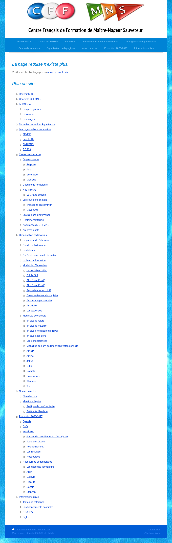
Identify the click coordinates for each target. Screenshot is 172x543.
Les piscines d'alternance (36, 214)
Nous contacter (27, 391)
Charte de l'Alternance (35, 245)
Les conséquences (37, 340)
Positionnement (35, 446)
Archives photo (31, 230)
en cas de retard (35, 320)
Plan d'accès (30, 396)
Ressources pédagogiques (37, 461)
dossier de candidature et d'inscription (47, 436)
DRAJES (28, 512)
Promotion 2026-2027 (30, 416)
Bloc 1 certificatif (36, 280)
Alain (29, 471)
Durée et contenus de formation (40, 255)
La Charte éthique (36, 194)
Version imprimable (26, 529)
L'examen (28, 114)
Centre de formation (30, 154)
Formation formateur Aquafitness (37, 124)
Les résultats (34, 451)
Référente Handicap (37, 411)
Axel (29, 169)
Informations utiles (29, 496)
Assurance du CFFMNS (36, 224)
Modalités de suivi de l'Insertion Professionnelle (52, 345)
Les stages (29, 119)
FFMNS (27, 134)
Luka (29, 366)
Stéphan (31, 164)
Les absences (34, 310)
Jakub (30, 360)
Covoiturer (32, 209)
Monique (31, 179)
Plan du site (44, 529)
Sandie (30, 486)
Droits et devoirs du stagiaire (42, 295)
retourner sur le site (58, 72)
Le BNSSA (25, 104)
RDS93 (27, 149)
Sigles (26, 517)
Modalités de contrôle (34, 315)
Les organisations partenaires (35, 129)
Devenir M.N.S (27, 94)
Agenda (27, 421)
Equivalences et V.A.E (39, 290)
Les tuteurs (29, 250)
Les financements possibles (38, 507)
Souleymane (33, 376)
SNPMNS (28, 144)
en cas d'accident (36, 335)
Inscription (28, 431)
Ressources (33, 456)
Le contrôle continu (37, 270)
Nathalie (31, 371)
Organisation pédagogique (33, 235)
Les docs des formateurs (40, 466)
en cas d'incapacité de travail (42, 330)
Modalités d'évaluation (35, 265)
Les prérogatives (32, 109)
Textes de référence (33, 502)
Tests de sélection (36, 441)
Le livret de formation (34, 260)
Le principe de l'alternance (37, 240)
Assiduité (32, 305)
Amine (30, 355)
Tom (29, 386)
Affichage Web (152, 533)
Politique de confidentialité (41, 406)
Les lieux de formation (35, 199)
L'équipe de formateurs (35, 184)
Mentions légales (32, 401)
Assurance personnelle (39, 300)
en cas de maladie (37, 325)
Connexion (154, 529)
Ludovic (31, 476)
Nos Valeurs (29, 189)
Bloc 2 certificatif (36, 285)
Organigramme (31, 159)
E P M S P (32, 275)
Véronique (32, 174)
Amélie (30, 350)
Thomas (31, 381)
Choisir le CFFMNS (29, 99)
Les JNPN (28, 139)
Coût (25, 426)
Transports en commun (39, 204)
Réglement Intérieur (33, 219)
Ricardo (31, 481)
